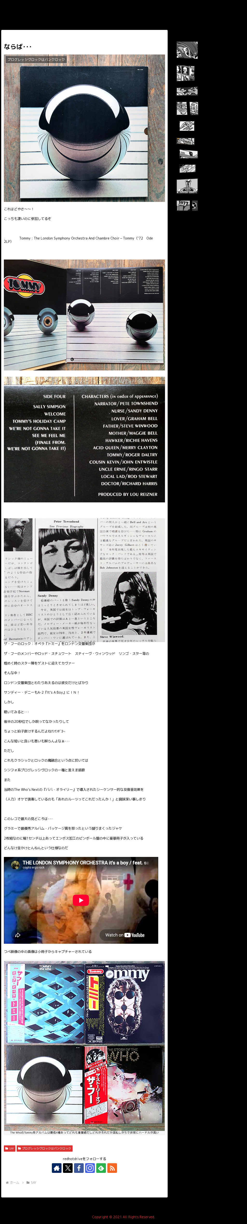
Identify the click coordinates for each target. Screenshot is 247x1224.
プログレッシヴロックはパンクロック (46, 1148)
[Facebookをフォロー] (79, 1168)
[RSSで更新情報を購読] (112, 1168)
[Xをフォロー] (68, 1168)
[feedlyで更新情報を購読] (101, 1168)
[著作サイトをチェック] (57, 1168)
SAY (11, 1148)
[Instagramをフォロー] (90, 1168)
